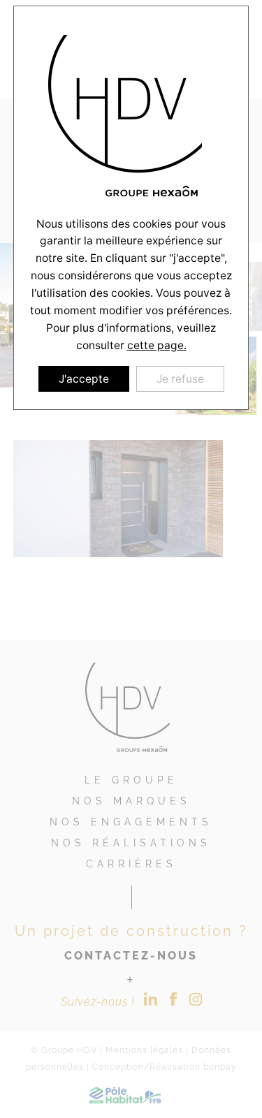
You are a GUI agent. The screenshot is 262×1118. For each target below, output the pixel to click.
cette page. (157, 345)
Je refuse (180, 378)
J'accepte (84, 378)
